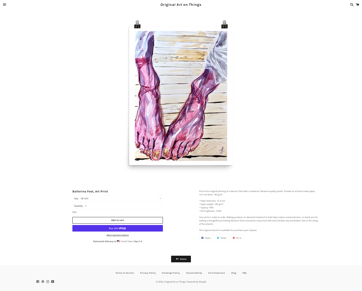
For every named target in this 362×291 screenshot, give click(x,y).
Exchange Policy (171, 273)
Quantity (78, 205)
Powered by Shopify (196, 281)
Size (76, 198)
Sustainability (194, 273)
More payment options (118, 235)
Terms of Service (125, 273)
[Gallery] (181, 95)
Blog (233, 273)
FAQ (244, 273)
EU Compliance (216, 273)
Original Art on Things (181, 5)
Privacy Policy (148, 273)
